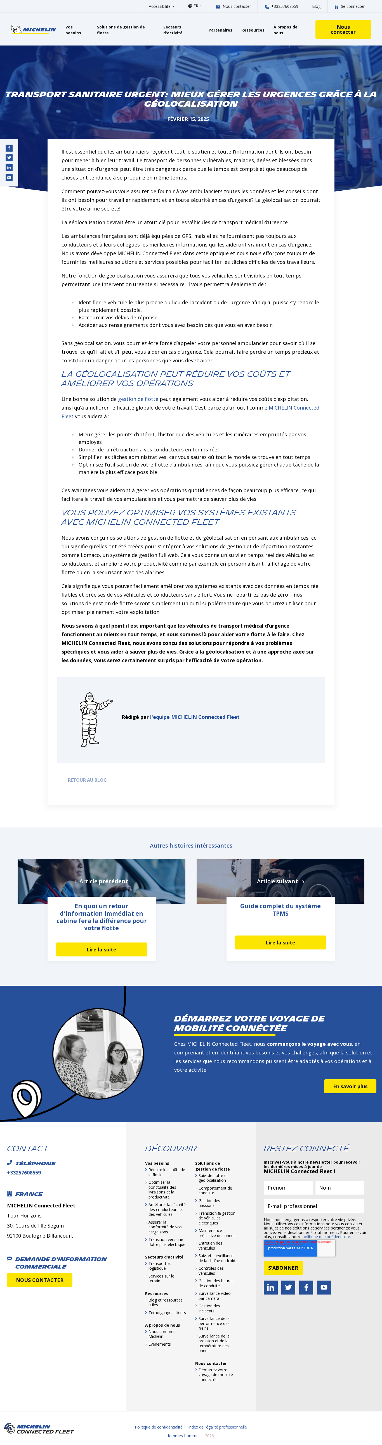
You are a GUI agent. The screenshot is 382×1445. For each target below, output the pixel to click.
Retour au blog (86, 780)
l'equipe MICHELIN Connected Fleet (195, 717)
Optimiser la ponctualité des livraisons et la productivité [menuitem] (162, 1190)
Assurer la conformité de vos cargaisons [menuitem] (165, 1227)
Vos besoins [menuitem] (157, 1163)
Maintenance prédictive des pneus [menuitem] (217, 1233)
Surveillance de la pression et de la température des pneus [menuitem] (214, 1343)
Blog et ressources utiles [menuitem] (165, 1302)
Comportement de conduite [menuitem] (215, 1190)
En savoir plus (350, 1086)
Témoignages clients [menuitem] (167, 1312)
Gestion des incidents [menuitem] (209, 1308)
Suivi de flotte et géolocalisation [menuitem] (213, 1178)
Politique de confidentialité (159, 1427)
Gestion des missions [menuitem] (209, 1203)
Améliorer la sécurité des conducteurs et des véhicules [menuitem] (167, 1209)
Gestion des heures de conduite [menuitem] (216, 1283)
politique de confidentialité (326, 1236)
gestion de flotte (138, 399)
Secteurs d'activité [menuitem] (164, 1257)
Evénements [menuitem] (159, 1344)
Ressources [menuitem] (156, 1293)
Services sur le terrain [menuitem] (161, 1278)
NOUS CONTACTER (39, 1280)
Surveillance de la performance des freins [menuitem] (214, 1323)
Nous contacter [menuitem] (211, 1363)
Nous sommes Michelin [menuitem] (161, 1334)
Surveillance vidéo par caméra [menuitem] (215, 1296)
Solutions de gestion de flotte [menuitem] (212, 1166)
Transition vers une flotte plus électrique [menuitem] (166, 1242)
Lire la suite (101, 949)
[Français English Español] (198, 5)
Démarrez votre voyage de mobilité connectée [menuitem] (216, 1374)
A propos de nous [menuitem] (162, 1325)
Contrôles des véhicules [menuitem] (211, 1270)
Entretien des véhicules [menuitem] (210, 1245)
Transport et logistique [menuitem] (159, 1266)
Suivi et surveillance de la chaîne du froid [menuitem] (217, 1258)
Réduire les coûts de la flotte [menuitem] (166, 1172)
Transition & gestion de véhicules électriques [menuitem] (217, 1218)
